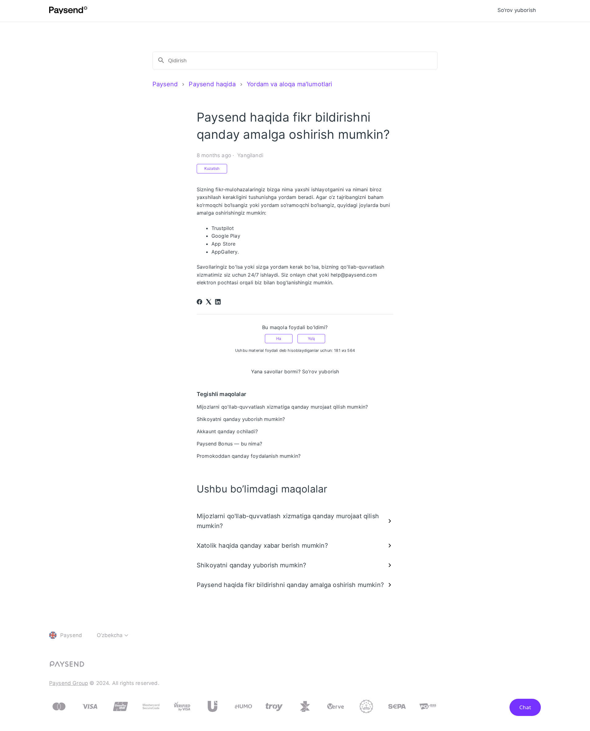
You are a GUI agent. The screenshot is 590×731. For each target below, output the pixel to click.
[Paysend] (68, 11)
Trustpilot (222, 228)
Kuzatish (211, 168)
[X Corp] (208, 302)
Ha (278, 338)
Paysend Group (68, 683)
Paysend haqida (212, 84)
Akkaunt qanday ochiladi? (227, 431)
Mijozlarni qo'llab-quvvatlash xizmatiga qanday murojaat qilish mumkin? (282, 407)
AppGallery (224, 252)
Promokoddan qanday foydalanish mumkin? (249, 456)
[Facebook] (199, 302)
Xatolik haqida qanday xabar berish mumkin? (262, 545)
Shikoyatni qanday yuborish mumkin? (241, 419)
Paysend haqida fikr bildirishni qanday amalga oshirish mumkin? (290, 585)
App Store (223, 244)
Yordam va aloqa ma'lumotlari (289, 84)
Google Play (225, 236)
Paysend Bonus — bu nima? (229, 444)
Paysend (165, 84)
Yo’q (311, 338)
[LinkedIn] (218, 302)
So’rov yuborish (517, 10)
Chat (525, 707)
